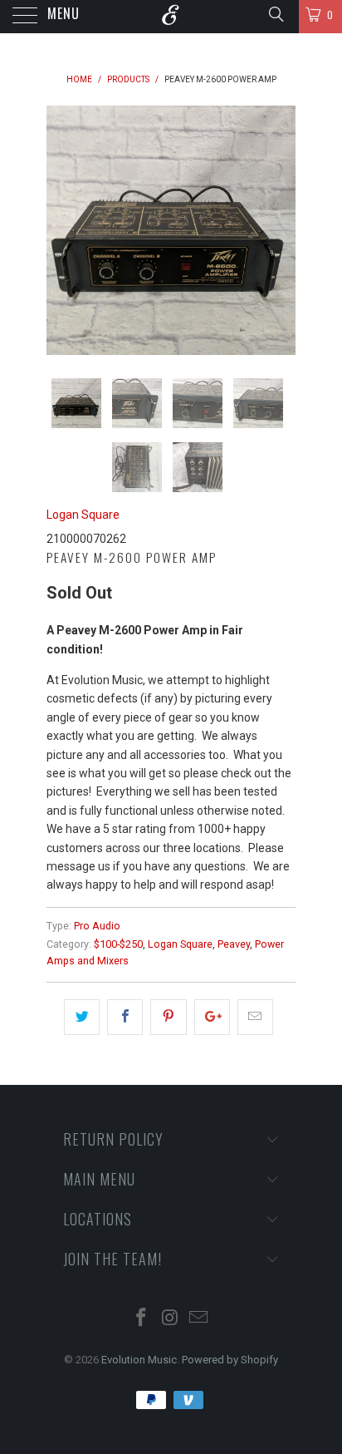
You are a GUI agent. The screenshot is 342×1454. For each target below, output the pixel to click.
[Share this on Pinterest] (168, 1016)
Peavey (233, 944)
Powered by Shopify (230, 1359)
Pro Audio (97, 925)
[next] (279, 230)
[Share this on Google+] (212, 1016)
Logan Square (83, 514)
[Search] (275, 14)
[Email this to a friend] (255, 1016)
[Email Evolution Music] (199, 1319)
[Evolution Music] (171, 16)
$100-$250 (118, 944)
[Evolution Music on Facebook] (141, 1319)
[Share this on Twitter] (82, 1016)
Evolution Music (139, 1359)
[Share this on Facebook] (125, 1016)
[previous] (62, 230)
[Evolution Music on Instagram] (170, 1319)
